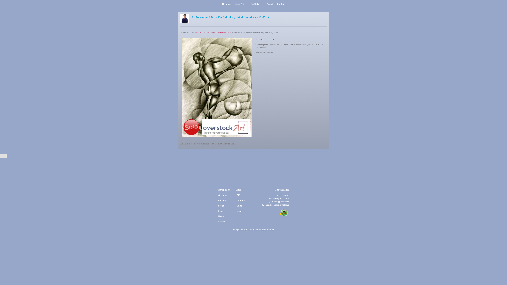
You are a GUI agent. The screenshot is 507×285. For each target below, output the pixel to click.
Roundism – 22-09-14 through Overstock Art (212, 32)
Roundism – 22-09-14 (264, 39)
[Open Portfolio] (261, 4)
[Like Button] (3, 156)
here (186, 144)
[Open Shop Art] (245, 4)
